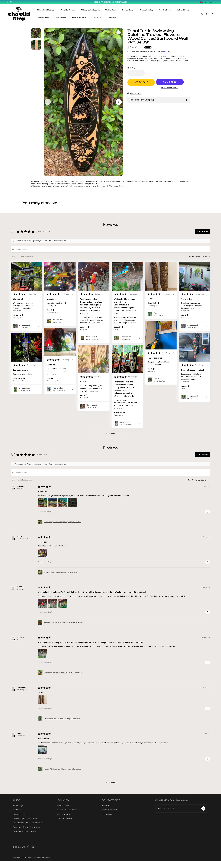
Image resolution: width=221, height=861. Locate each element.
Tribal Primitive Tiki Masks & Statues (28, 823)
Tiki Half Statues (20, 814)
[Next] (119, 102)
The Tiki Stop (31, 858)
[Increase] (142, 73)
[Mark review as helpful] (207, 511)
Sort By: (191, 256)
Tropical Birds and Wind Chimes (26, 827)
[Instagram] (11, 2)
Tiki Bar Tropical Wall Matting (25, 818)
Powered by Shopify (44, 858)
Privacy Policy (63, 805)
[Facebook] (7, 2)
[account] (212, 13)
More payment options (169, 88)
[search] (202, 13)
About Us (106, 805)
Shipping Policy (63, 814)
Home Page (18, 805)
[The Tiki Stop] (19, 14)
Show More (17, 311)
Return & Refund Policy (67, 810)
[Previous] (48, 102)
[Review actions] (39, 293)
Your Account (107, 814)
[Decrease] (130, 73)
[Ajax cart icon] (207, 13)
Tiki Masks (17, 810)
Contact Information (111, 810)
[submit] (203, 808)
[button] (49, 231)
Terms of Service (64, 818)
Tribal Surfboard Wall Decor (24, 831)
